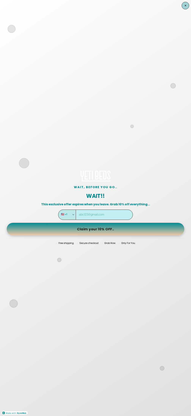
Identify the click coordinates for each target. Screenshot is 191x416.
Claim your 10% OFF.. (95, 229)
